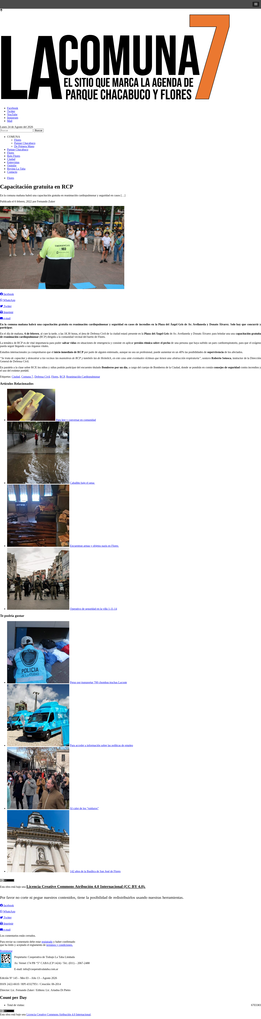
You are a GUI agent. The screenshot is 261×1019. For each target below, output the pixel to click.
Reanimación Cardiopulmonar (83, 376)
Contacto (12, 171)
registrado (47, 941)
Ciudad (11, 159)
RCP (62, 376)
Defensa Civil (42, 376)
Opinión (11, 165)
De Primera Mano (24, 146)
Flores (17, 139)
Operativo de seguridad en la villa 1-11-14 (93, 608)
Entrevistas (13, 162)
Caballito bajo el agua (82, 482)
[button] (255, 4)
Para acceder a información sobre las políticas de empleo (101, 745)
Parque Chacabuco (24, 143)
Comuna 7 (27, 376)
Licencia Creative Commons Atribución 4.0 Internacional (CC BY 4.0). (85, 886)
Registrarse (6, 950)
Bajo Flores (13, 155)
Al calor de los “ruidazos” (84, 808)
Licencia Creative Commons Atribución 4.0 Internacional (58, 1014)
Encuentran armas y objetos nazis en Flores (94, 545)
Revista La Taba (16, 168)
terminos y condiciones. (59, 944)
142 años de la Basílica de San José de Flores (95, 871)
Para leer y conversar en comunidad (76, 419)
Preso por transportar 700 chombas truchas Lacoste (98, 682)
